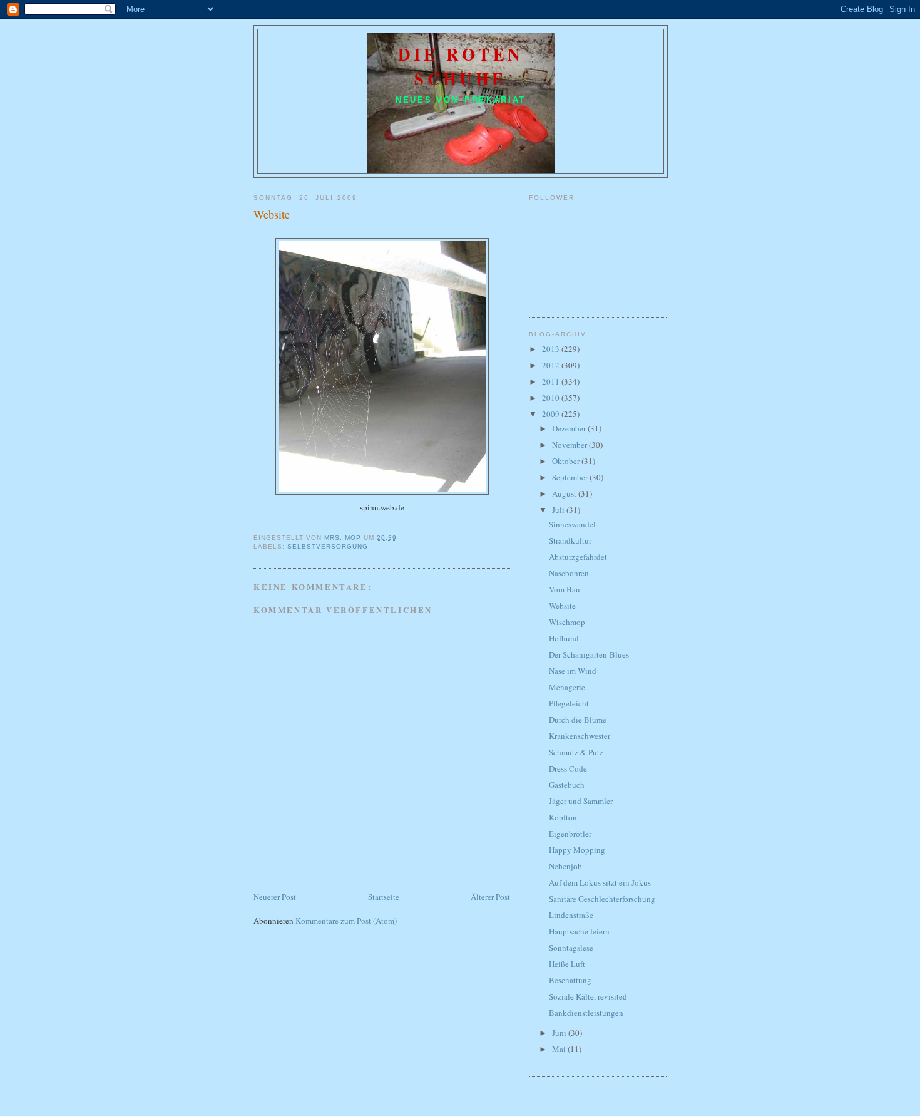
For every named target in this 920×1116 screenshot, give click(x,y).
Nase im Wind (572, 670)
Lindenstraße (571, 915)
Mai (560, 1049)
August (565, 493)
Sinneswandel (572, 524)
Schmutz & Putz (576, 752)
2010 (551, 397)
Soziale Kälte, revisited (588, 996)
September (571, 477)
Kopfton (563, 817)
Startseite (383, 896)
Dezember (570, 428)
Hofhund (564, 638)
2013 (551, 348)
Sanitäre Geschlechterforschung (602, 898)
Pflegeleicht (569, 703)
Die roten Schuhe (461, 66)
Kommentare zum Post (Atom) (346, 920)
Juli (559, 509)
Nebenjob (565, 866)
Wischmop (567, 622)
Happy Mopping (577, 849)
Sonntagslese (571, 947)
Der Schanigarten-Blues (589, 654)
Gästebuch (567, 784)
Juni (560, 1032)
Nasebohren (569, 573)
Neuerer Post (274, 896)
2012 (551, 365)
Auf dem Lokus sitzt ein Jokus (600, 882)
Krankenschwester (579, 735)
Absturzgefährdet (578, 556)
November (570, 444)
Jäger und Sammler (581, 801)
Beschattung (570, 980)
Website (562, 605)
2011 (551, 381)
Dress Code (568, 768)
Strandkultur (570, 540)
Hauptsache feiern (579, 931)
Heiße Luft (567, 963)
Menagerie (567, 687)
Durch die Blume (577, 719)
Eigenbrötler (570, 833)
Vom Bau (564, 589)
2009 (551, 414)
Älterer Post (490, 896)
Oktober (566, 461)
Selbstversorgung (327, 546)
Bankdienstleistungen (586, 1012)
